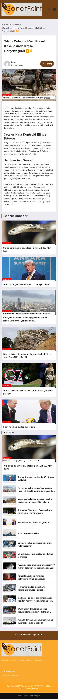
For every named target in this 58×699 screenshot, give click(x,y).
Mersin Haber (23, 696)
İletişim (15, 675)
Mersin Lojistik (35, 696)
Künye (7, 675)
